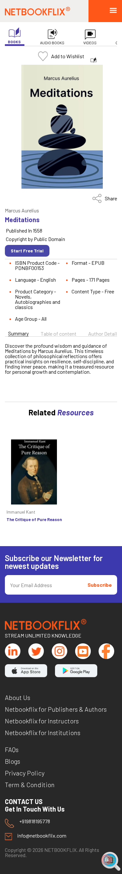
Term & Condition (30, 784)
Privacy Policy (25, 773)
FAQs (12, 749)
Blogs (12, 761)
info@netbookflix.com (41, 836)
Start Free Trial (27, 250)
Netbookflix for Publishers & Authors (56, 709)
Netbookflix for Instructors (42, 721)
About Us (17, 697)
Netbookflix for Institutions (42, 732)
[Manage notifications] (107, 859)
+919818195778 (34, 821)
